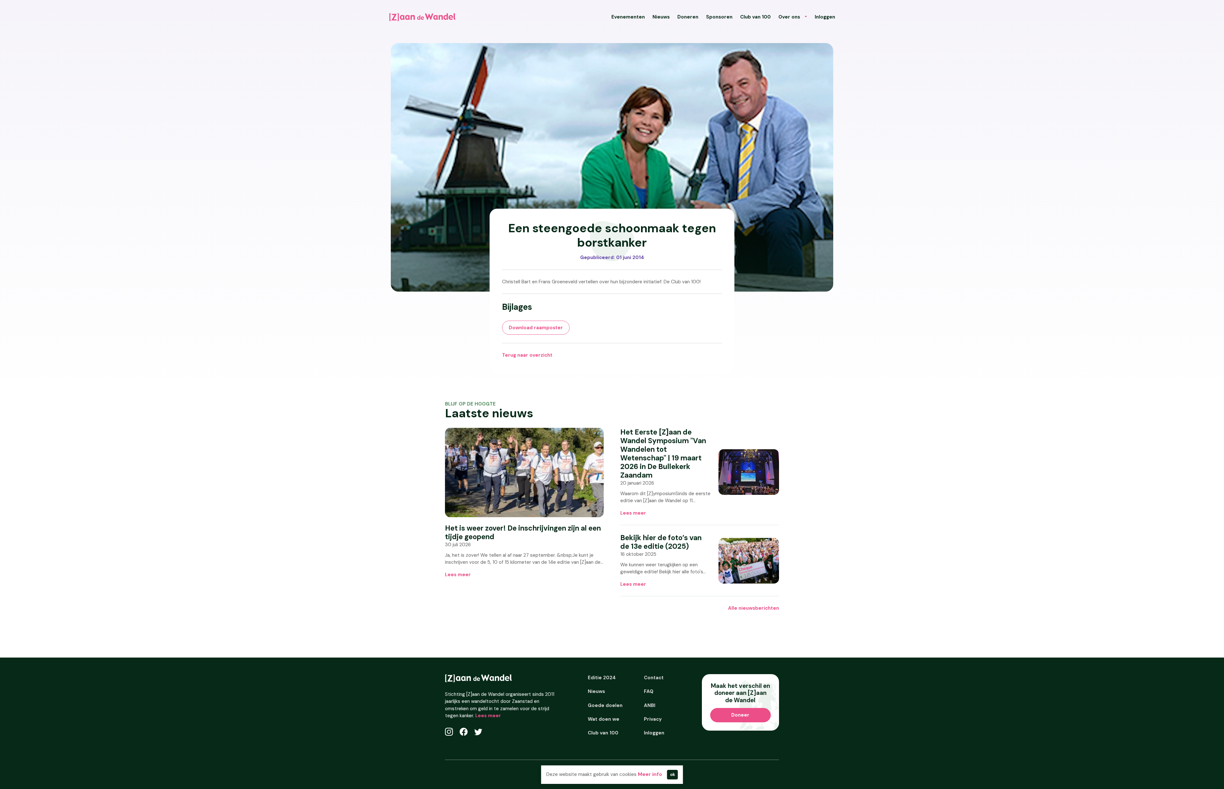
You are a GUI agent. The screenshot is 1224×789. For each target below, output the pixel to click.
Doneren (687, 17)
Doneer (740, 715)
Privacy (653, 719)
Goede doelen (605, 705)
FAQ (648, 691)
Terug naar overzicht (527, 355)
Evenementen (628, 17)
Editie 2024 (602, 677)
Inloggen (825, 17)
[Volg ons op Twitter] (478, 732)
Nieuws (661, 17)
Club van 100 (755, 17)
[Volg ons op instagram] (449, 732)
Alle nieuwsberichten (753, 608)
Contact (654, 677)
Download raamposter (536, 327)
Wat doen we (603, 719)
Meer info (650, 774)
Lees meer (458, 574)
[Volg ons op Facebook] (464, 732)
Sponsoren (719, 17)
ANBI (649, 705)
